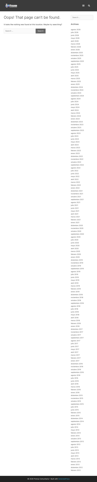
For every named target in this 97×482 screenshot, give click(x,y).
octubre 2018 (76, 300)
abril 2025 (75, 76)
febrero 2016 (76, 390)
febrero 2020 (76, 254)
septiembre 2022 (77, 165)
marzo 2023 (75, 148)
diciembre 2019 (77, 260)
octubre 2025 (76, 58)
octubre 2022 (76, 162)
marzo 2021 (75, 217)
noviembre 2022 (77, 159)
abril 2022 (75, 179)
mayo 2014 (75, 430)
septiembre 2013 (77, 441)
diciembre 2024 (77, 87)
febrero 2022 (76, 185)
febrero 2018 (76, 323)
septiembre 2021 (77, 199)
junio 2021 (75, 208)
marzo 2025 (75, 78)
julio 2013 (74, 447)
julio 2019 (74, 274)
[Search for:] (20, 31)
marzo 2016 (75, 387)
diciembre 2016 (77, 364)
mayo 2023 (75, 142)
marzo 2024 (75, 113)
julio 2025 (74, 67)
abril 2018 (74, 318)
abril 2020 (75, 248)
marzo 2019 (75, 286)
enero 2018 (75, 326)
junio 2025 (75, 70)
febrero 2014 (76, 433)
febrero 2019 (76, 289)
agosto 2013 (75, 444)
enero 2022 (75, 188)
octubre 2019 (76, 266)
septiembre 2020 (77, 234)
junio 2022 (75, 174)
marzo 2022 (75, 182)
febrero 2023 (76, 151)
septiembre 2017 (77, 338)
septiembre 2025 (77, 61)
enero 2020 (75, 257)
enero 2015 (75, 416)
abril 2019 (74, 283)
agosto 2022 (75, 168)
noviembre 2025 (77, 55)
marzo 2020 (75, 251)
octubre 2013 (76, 439)
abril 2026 (75, 41)
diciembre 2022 (77, 156)
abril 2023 (75, 145)
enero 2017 (75, 361)
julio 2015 (74, 407)
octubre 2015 (76, 401)
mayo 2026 (75, 38)
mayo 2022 (75, 176)
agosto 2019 (75, 272)
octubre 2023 (76, 127)
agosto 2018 (75, 306)
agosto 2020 (76, 237)
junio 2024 (75, 104)
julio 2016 (74, 378)
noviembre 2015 (77, 398)
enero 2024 (75, 119)
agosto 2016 (75, 375)
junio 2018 (75, 312)
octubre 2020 (76, 231)
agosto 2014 (75, 424)
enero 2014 (75, 436)
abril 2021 (74, 214)
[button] (83, 5)
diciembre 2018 (77, 295)
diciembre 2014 (77, 418)
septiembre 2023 (77, 130)
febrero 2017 (76, 358)
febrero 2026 (76, 47)
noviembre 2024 (77, 90)
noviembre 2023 (77, 125)
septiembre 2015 (77, 404)
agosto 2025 (75, 64)
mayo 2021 (75, 211)
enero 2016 (75, 392)
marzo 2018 (75, 320)
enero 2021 (75, 222)
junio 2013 (75, 450)
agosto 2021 (75, 202)
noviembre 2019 (77, 263)
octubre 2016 (76, 369)
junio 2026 (75, 35)
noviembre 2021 (77, 194)
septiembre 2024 (77, 96)
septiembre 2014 (77, 421)
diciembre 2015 (77, 395)
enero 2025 (75, 84)
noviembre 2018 (77, 297)
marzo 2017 (75, 355)
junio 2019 (75, 277)
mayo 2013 (75, 453)
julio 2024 (74, 101)
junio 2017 (75, 346)
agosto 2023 (76, 133)
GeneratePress (64, 479)
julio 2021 (74, 205)
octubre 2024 (76, 93)
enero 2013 (75, 464)
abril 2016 (74, 384)
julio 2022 (74, 171)
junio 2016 (75, 381)
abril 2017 (74, 352)
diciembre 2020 (77, 225)
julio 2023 (74, 136)
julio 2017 (74, 343)
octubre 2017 (76, 335)
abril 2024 (75, 110)
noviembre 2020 (77, 228)
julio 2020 (74, 240)
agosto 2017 (75, 341)
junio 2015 (75, 410)
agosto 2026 (76, 30)
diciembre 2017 (77, 329)
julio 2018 (74, 309)
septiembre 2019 (77, 269)
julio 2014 (74, 427)
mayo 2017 (75, 349)
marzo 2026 (75, 44)
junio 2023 (75, 139)
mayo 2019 (75, 280)
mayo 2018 (75, 315)
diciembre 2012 (77, 467)
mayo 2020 (75, 246)
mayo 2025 (75, 73)
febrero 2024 (76, 116)
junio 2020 (75, 243)
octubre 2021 (76, 197)
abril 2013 (74, 456)
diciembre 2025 (77, 53)
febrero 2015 (76, 413)
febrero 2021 (76, 220)
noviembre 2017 (77, 332)
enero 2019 (75, 292)
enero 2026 (75, 50)
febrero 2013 (76, 462)
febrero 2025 (76, 81)
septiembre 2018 (77, 303)
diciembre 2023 (77, 122)
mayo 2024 (75, 107)
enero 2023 (75, 153)
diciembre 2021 (77, 191)
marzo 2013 (75, 459)
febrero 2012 (76, 470)
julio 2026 (74, 32)
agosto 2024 (76, 99)
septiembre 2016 (77, 372)
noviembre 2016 (77, 367)
